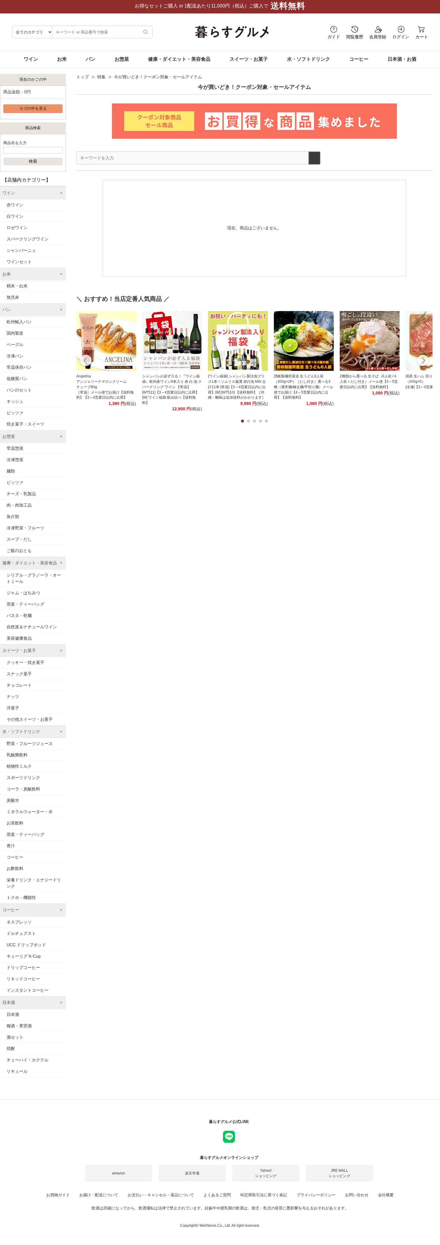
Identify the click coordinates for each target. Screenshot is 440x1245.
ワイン (31, 59)
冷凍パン (15, 355)
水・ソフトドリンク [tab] (21, 731)
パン (90, 59)
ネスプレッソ (19, 922)
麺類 (11, 471)
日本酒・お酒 (402, 59)
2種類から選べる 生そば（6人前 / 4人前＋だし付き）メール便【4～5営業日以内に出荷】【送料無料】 (369, 381)
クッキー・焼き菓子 (25, 662)
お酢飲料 (15, 868)
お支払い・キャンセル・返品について (161, 1195)
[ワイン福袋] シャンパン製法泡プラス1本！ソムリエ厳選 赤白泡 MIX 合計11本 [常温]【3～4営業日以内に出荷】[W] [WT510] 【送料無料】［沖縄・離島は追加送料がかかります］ (237, 387)
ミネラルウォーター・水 (30, 811)
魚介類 (13, 516)
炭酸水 (13, 800)
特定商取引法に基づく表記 (263, 1195)
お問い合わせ (356, 1195)
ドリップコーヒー (23, 967)
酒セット (15, 1037)
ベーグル (15, 344)
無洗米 (13, 297)
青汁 (11, 845)
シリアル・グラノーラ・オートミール (34, 578)
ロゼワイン (17, 227)
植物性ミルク (19, 766)
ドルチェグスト (21, 933)
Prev (86, 361)
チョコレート (19, 685)
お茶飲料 (15, 823)
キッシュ (15, 401)
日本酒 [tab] (8, 1002)
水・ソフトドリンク (308, 59)
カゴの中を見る (33, 108)
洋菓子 (13, 707)
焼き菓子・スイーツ (25, 424)
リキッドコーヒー (23, 978)
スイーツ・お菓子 (249, 59)
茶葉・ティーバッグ (25, 604)
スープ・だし (19, 539)
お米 (62, 59)
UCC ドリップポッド (26, 944)
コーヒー (358, 59)
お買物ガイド (58, 1195)
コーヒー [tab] (10, 909)
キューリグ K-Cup (24, 956)
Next (423, 361)
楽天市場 (192, 1173)
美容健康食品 (19, 638)
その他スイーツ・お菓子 (30, 719)
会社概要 (386, 1195)
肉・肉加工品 (19, 505)
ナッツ (13, 696)
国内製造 (15, 333)
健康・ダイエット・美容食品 (179, 59)
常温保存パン (19, 367)
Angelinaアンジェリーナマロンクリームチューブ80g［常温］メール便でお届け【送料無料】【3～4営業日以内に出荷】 (105, 387)
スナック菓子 (19, 673)
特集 (101, 76)
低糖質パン (17, 378)
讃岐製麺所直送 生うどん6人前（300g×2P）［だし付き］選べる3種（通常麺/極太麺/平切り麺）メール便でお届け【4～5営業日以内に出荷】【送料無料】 (303, 387)
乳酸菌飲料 (17, 754)
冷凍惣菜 (15, 459)
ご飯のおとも (19, 550)
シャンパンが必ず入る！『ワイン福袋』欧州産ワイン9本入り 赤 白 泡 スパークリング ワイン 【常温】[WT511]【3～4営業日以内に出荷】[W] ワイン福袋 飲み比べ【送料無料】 (172, 389)
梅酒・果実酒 (19, 1025)
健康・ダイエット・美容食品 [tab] (29, 562)
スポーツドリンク (23, 777)
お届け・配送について (98, 1195)
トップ (82, 76)
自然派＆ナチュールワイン (32, 626)
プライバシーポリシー (316, 1195)
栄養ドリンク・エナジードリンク (34, 883)
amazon (118, 1173)
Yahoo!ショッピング (266, 1173)
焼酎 (11, 1048)
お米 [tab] (6, 274)
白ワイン (15, 216)
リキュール (17, 1071)
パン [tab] (6, 309)
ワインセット (19, 261)
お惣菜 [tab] (8, 436)
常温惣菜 (15, 448)
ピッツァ (15, 412)
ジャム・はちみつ (23, 592)
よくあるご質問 (217, 1195)
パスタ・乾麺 (19, 615)
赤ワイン (15, 204)
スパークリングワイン (27, 239)
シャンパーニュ (21, 250)
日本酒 (13, 1014)
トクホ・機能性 (21, 897)
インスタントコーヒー (27, 990)
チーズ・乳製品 (21, 493)
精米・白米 (17, 286)
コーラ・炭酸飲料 (23, 789)
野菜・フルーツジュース (30, 743)
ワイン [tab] (8, 193)
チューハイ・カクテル (27, 1059)
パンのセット (19, 390)
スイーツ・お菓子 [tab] (19, 650)
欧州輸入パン (19, 321)
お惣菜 (122, 59)
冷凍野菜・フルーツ (25, 527)
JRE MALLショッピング (339, 1173)
